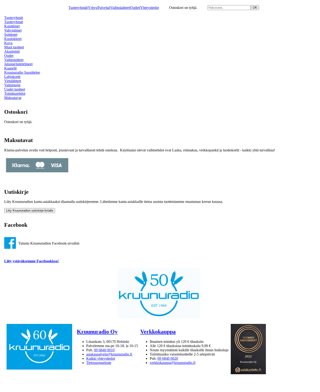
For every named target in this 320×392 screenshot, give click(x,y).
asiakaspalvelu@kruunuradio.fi (109, 354)
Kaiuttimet (12, 26)
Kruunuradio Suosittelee (22, 72)
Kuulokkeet (13, 39)
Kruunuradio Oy (97, 332)
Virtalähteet (12, 81)
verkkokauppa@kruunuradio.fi (172, 363)
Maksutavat (12, 98)
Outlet (134, 8)
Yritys (92, 8)
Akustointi (12, 51)
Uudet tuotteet (14, 89)
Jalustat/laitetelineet (18, 64)
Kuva (8, 43)
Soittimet (10, 35)
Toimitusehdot (14, 93)
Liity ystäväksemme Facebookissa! (31, 261)
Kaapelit (10, 68)
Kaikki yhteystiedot (100, 358)
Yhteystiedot (149, 8)
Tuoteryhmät (77, 8)
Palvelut (104, 8)
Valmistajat (12, 85)
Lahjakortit (12, 77)
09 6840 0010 (104, 350)
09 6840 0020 (167, 358)
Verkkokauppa (158, 332)
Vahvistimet (13, 30)
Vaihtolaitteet (120, 8)
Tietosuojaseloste (98, 363)
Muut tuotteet (14, 47)
